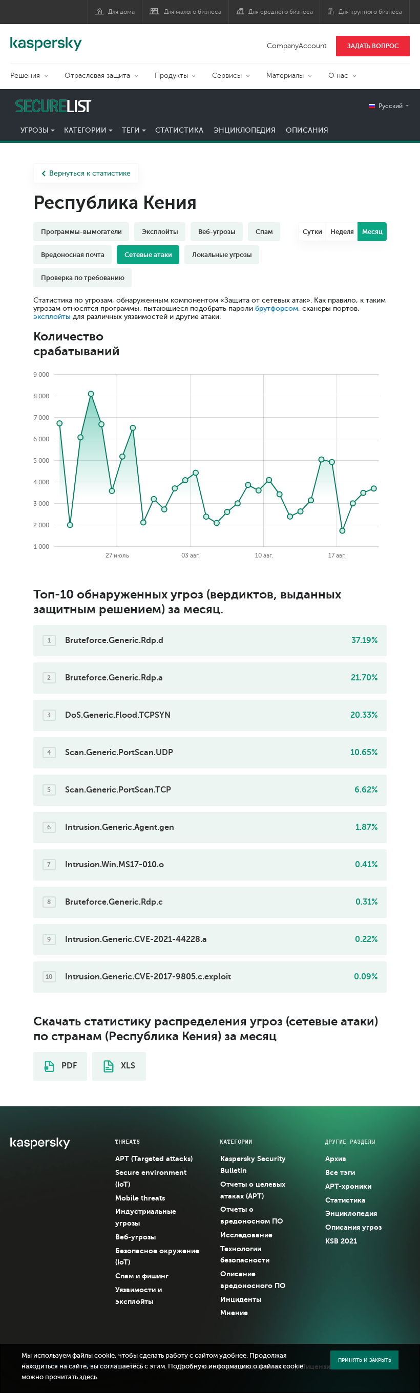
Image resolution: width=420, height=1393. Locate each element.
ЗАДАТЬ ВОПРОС (373, 46)
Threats (127, 1142)
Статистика (179, 130)
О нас (338, 75)
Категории (85, 130)
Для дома (121, 11)
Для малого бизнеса (192, 11)
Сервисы (227, 75)
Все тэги (340, 1172)
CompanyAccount (297, 46)
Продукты (171, 75)
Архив (335, 1158)
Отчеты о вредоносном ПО (251, 1215)
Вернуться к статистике (90, 173)
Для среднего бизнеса (280, 11)
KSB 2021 (341, 1241)
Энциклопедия (245, 130)
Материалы (285, 75)
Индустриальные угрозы (145, 1217)
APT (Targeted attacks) (154, 1158)
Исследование (246, 1235)
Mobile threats (140, 1198)
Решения (25, 75)
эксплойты (52, 316)
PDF (68, 1065)
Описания (307, 130)
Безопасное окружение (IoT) (157, 1257)
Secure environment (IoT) (150, 1178)
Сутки (312, 231)
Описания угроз (353, 1227)
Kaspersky (46, 38)
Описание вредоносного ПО (253, 1280)
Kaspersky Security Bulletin (253, 1164)
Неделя (342, 231)
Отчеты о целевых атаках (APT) (252, 1190)
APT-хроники (348, 1186)
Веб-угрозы (135, 1237)
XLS (127, 1065)
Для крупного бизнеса (370, 11)
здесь (88, 1377)
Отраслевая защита (97, 75)
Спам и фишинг (142, 1276)
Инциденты (240, 1299)
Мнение (234, 1313)
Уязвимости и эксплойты (138, 1295)
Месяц (372, 231)
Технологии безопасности (244, 1255)
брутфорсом (276, 308)
